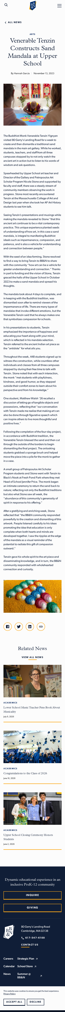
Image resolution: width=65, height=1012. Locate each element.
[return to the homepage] (8, 932)
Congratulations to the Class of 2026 (25, 773)
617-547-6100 (35, 938)
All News (15, 22)
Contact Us (29, 945)
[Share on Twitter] (19, 626)
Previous (9, 597)
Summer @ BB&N (24, 976)
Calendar (9, 966)
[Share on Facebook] (7, 626)
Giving (32, 907)
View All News (33, 657)
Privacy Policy (9, 994)
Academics (10, 703)
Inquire (32, 895)
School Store (25, 966)
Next (55, 597)
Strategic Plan (25, 958)
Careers (8, 958)
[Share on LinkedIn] (30, 626)
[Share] (41, 626)
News (7, 974)
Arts (33, 34)
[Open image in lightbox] (32, 596)
